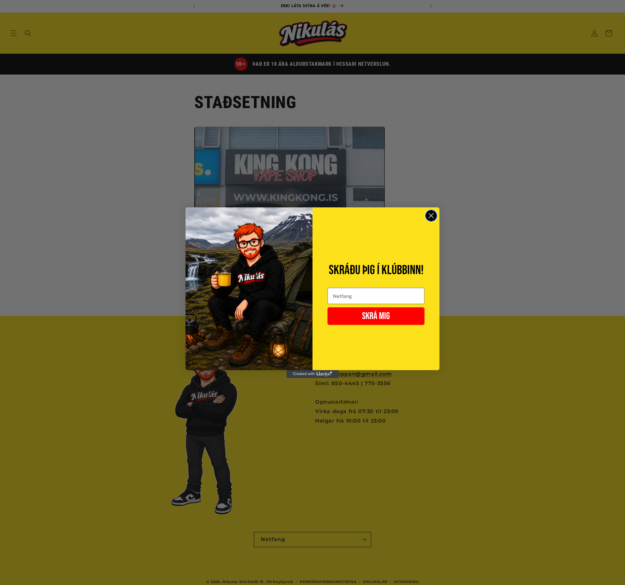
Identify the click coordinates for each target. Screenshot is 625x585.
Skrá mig (376, 316)
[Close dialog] (431, 215)
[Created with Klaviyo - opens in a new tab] (312, 374)
